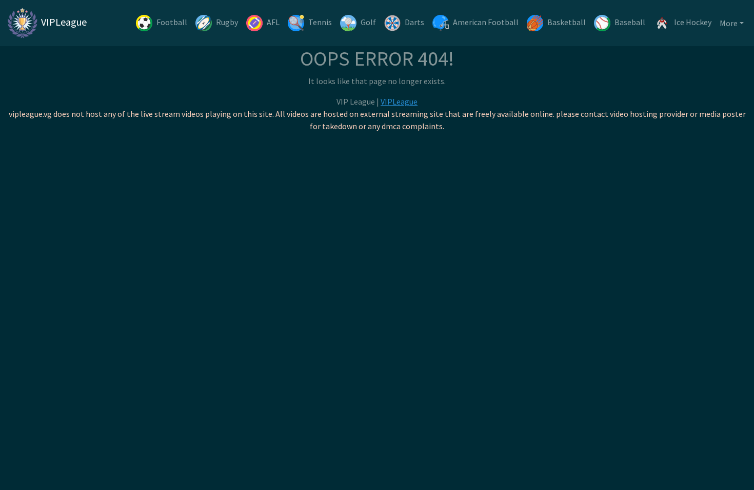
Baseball (629, 22)
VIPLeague (63, 21)
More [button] (729, 23)
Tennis (320, 22)
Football (171, 22)
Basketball (566, 22)
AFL (273, 22)
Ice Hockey (692, 22)
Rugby (227, 22)
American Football (486, 22)
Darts (414, 22)
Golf (368, 22)
